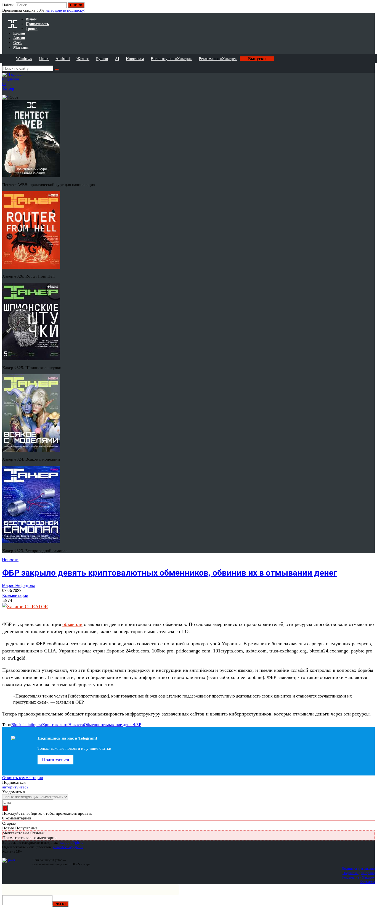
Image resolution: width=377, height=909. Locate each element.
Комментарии (15, 595)
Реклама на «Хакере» (218, 58)
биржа (36, 724)
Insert (60, 904)
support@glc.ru (72, 842)
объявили (72, 624)
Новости (10, 559)
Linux (44, 58)
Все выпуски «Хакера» (171, 58)
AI (117, 58)
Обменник (93, 724)
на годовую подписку (65, 10)
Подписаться (55, 759)
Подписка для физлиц (358, 868)
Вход (371, 8)
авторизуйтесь (15, 787)
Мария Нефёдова (18, 585)
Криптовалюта (55, 724)
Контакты (367, 882)
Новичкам (135, 58)
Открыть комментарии (22, 777)
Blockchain (21, 724)
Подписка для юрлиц (359, 873)
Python (102, 58)
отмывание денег (117, 724)
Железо (82, 58)
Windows (24, 58)
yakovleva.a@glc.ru (68, 847)
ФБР (137, 724)
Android (62, 58)
